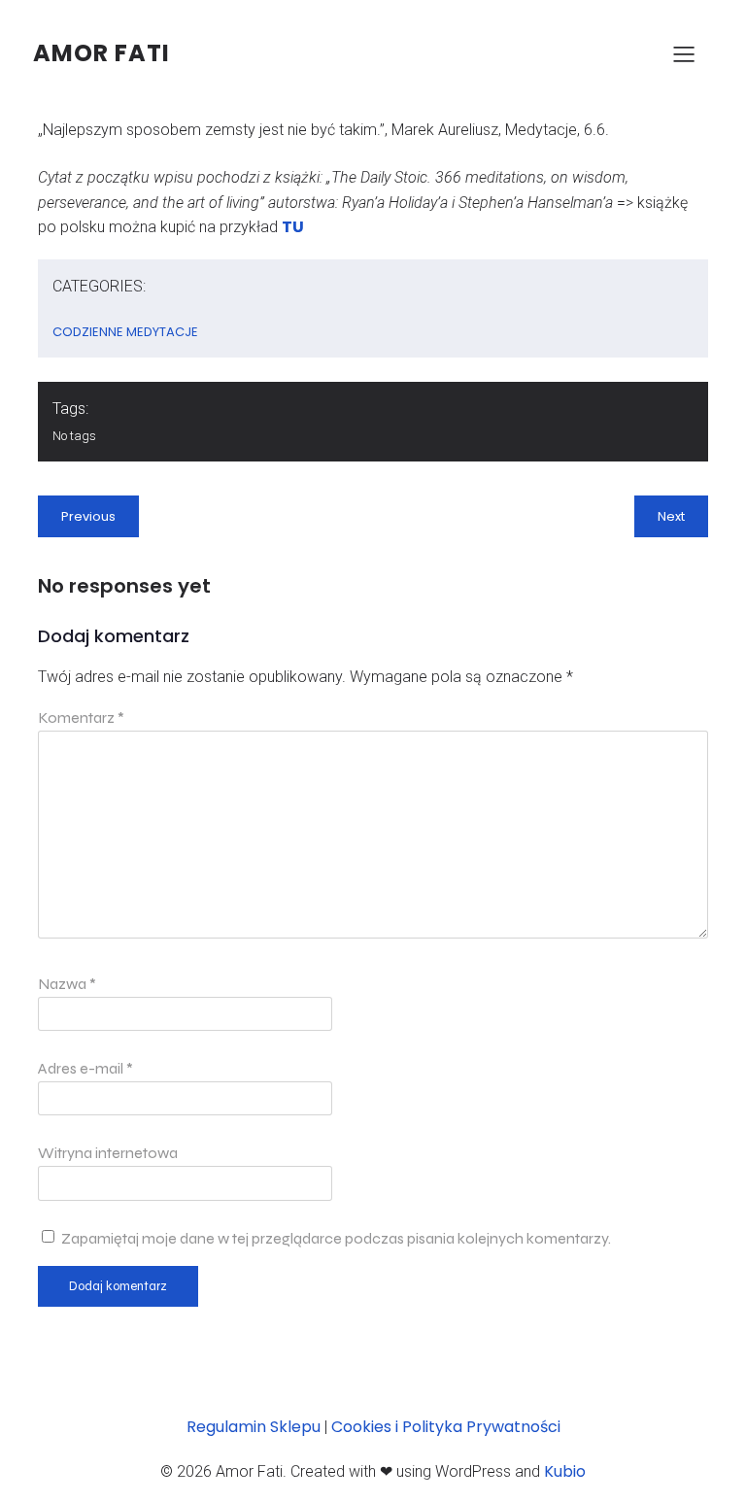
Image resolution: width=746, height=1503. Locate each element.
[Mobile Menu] (683, 53)
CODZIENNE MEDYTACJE (125, 332)
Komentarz (81, 717)
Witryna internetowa (108, 1153)
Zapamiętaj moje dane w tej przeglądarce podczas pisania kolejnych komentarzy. (336, 1238)
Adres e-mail (85, 1068)
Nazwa (67, 983)
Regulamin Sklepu (253, 1427)
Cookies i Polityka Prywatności (445, 1427)
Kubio (565, 1471)
